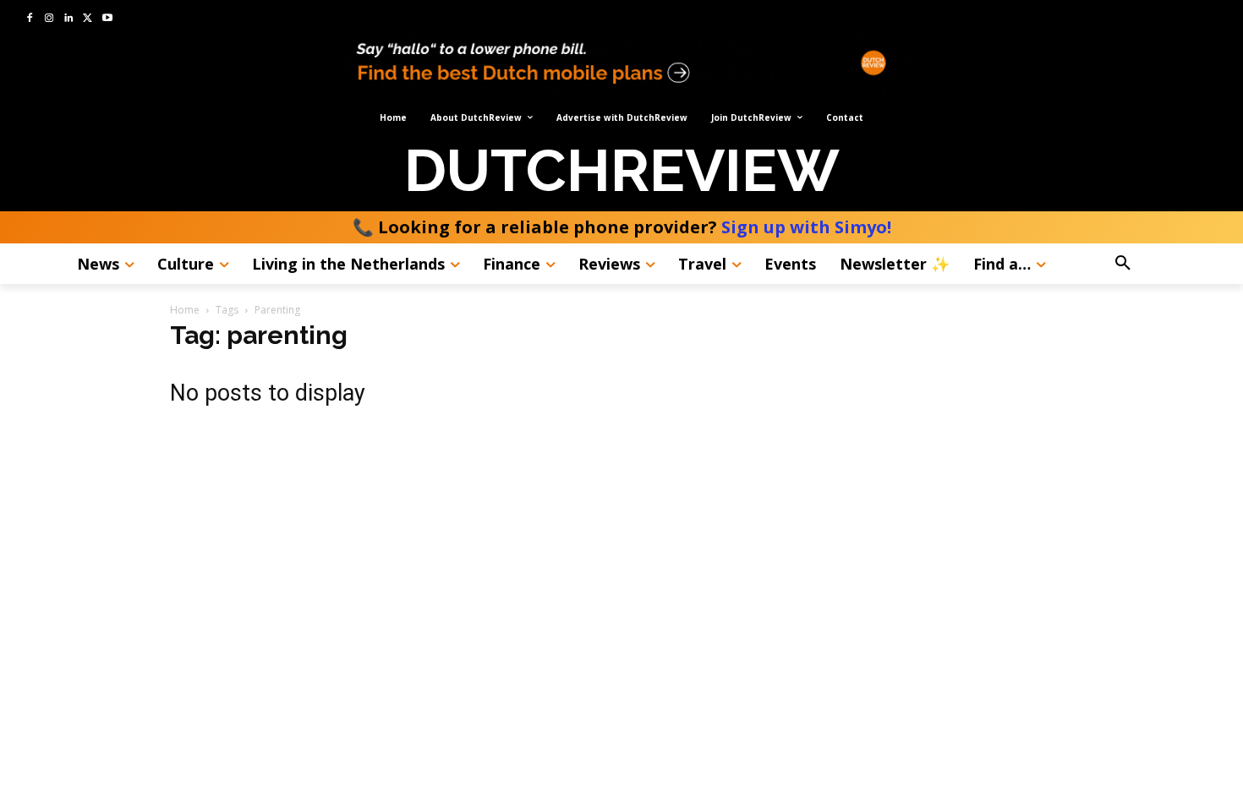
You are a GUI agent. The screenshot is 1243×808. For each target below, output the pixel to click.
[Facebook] (30, 19)
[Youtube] (107, 19)
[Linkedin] (69, 19)
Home (185, 310)
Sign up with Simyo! (806, 227)
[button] (1163, 263)
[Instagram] (49, 19)
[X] (87, 19)
